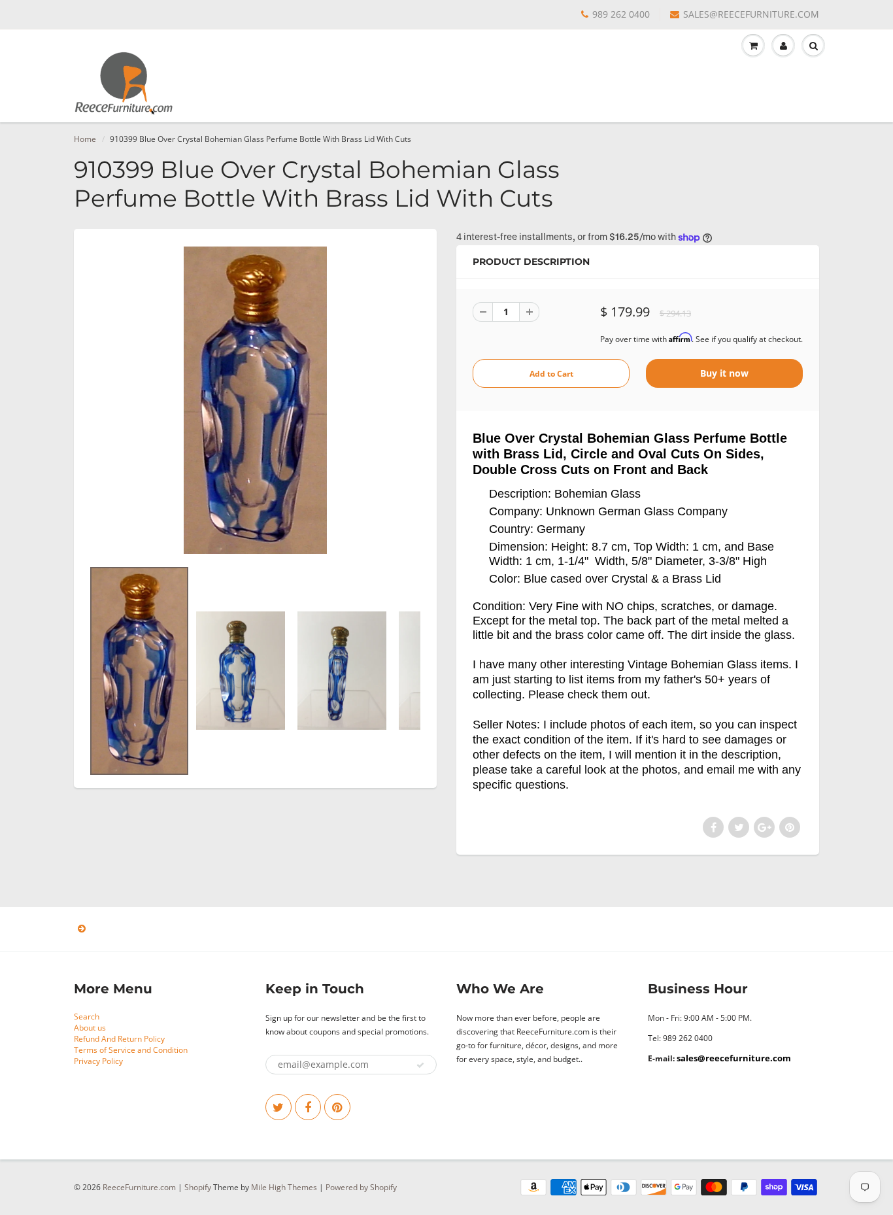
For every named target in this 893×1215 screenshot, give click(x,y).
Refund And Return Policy (119, 1038)
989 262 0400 (621, 14)
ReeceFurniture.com (139, 1187)
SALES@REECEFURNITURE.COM (751, 14)
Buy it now (724, 373)
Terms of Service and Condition (131, 1049)
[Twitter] (278, 1107)
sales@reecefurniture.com (734, 1058)
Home (85, 139)
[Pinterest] (337, 1107)
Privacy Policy (98, 1061)
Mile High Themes (284, 1187)
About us (90, 1027)
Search (86, 1016)
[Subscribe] (420, 1065)
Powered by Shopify (361, 1187)
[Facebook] (308, 1107)
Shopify (197, 1187)
